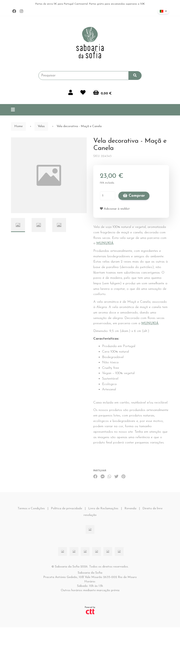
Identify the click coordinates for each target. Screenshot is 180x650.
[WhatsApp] (109, 476)
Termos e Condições (31, 508)
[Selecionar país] (163, 11)
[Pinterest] (123, 476)
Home (18, 126)
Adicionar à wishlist (116, 209)
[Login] (70, 93)
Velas (41, 126)
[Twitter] (116, 476)
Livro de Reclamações (103, 508)
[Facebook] (14, 11)
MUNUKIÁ (104, 243)
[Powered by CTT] (90, 611)
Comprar (136, 196)
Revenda (130, 508)
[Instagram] (21, 11)
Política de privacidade (66, 508)
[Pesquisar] (135, 75)
